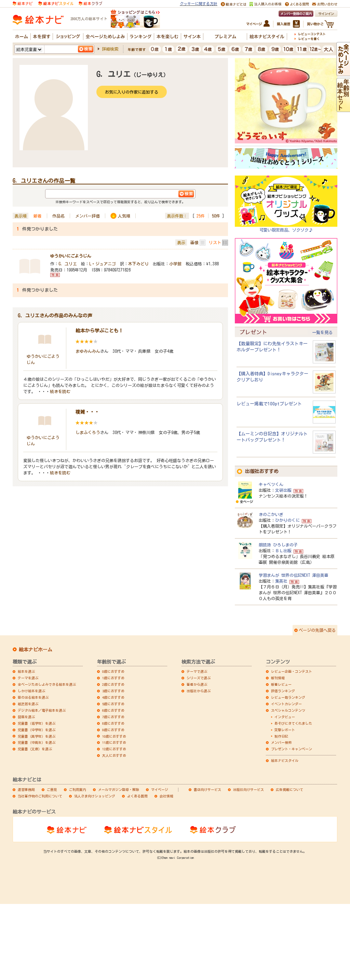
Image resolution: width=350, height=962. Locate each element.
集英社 (281, 581)
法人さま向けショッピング (94, 796)
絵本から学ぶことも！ (99, 330)
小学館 (175, 264)
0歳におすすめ (113, 671)
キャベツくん (271, 484)
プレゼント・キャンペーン (291, 749)
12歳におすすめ (114, 749)
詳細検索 (110, 49)
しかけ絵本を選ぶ (31, 691)
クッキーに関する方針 (198, 3)
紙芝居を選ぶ (28, 704)
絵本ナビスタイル (284, 760)
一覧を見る (322, 332)
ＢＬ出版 (283, 550)
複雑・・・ (87, 411)
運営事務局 (26, 789)
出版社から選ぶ (199, 691)
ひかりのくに (287, 520)
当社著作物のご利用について (40, 796)
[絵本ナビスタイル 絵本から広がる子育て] (55, 3)
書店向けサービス (207, 789)
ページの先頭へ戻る (317, 630)
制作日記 (281, 736)
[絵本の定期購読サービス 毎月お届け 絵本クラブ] (90, 3)
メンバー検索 (281, 742)
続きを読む (60, 391)
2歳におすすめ (113, 684)
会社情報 (166, 796)
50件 (216, 216)
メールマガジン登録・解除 (118, 789)
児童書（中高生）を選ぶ (36, 742)
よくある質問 (137, 796)
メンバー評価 (87, 216)
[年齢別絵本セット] (343, 109)
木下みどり (138, 264)
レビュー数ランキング (288, 697)
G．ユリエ (67, 264)
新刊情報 (278, 678)
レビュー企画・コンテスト (291, 671)
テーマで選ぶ (197, 671)
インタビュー (284, 717)
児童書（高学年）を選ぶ (36, 736)
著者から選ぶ (197, 684)
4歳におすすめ (113, 697)
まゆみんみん (88, 351)
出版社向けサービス (248, 789)
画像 (194, 242)
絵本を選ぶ (26, 671)
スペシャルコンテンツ (288, 710)
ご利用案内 (77, 789)
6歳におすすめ (113, 710)
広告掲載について (289, 789)
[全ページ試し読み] (343, 73)
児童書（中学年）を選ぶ (36, 729)
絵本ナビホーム (35, 649)
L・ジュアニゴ (102, 264)
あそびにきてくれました (293, 723)
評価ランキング (283, 691)
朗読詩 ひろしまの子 (278, 545)
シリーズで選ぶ (199, 678)
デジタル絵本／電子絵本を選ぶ (42, 710)
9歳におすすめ (113, 729)
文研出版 (283, 490)
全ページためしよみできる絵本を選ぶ (47, 684)
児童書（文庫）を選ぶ (35, 749)
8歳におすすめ (113, 723)
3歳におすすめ (113, 691)
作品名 (58, 216)
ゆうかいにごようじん (70, 256)
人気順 (124, 216)
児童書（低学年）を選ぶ (36, 723)
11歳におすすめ (114, 742)
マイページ (159, 789)
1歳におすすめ (113, 678)
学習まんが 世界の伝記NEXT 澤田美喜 (293, 575)
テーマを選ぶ (28, 678)
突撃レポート (284, 729)
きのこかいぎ (271, 514)
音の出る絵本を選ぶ (33, 697)
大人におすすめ (114, 755)
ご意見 (52, 789)
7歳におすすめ (113, 717)
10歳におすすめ (114, 736)
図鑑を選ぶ (26, 717)
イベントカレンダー (286, 704)
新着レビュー (281, 684)
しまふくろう (88, 432)
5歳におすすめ (113, 704)
